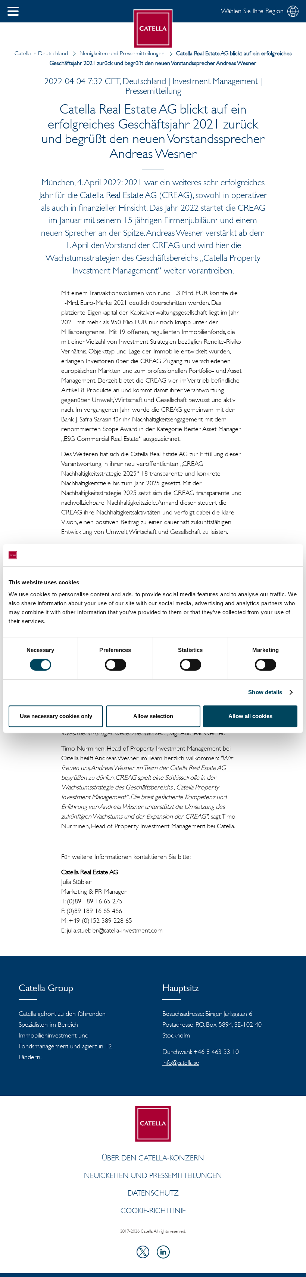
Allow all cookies (250, 716)
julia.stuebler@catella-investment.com (115, 930)
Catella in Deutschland (41, 53)
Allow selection (153, 716)
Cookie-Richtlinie (153, 1210)
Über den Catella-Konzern (153, 1157)
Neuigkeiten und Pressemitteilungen (122, 53)
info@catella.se (180, 1062)
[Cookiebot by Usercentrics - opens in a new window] (264, 555)
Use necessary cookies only (56, 716)
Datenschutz (153, 1192)
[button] (13, 11)
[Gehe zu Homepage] (153, 29)
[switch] (115, 665)
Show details (265, 692)
